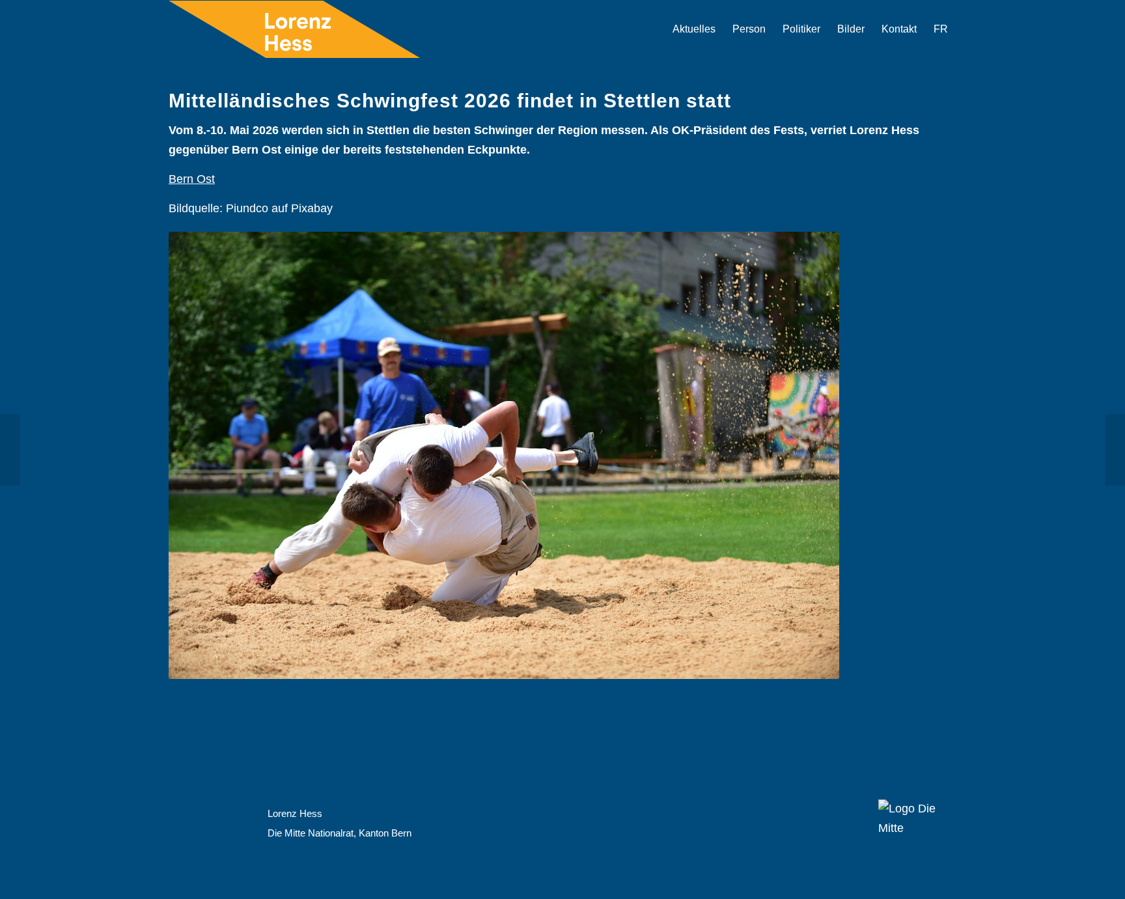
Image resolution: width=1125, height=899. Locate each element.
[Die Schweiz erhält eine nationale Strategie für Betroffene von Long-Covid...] (1115, 450)
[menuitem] (694, 29)
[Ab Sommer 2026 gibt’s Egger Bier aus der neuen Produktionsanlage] (10, 450)
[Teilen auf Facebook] (188, 716)
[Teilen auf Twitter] (225, 716)
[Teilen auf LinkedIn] (262, 716)
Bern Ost (192, 179)
